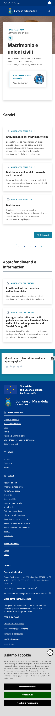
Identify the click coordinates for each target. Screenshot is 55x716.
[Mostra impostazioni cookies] (52, 358)
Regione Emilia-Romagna (12, 3)
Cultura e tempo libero (13, 511)
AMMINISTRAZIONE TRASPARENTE (17, 599)
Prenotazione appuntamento (16, 628)
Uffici (6, 427)
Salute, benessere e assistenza (17, 523)
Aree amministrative (12, 423)
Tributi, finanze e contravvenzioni (17, 527)
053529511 (26, 580)
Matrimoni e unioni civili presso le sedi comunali (25, 174)
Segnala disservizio (12, 638)
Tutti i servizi (43, 234)
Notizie (6, 459)
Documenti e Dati (11, 443)
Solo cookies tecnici (27, 686)
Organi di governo (11, 419)
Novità (10, 452)
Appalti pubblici (10, 498)
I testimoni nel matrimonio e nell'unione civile (23, 290)
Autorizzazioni (9, 507)
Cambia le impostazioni (27, 702)
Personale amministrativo (14, 435)
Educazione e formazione (14, 515)
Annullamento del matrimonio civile (27, 136)
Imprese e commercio (13, 503)
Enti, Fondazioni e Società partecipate (19, 439)
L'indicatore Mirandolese (14, 623)
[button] (49, 11)
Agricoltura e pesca (12, 490)
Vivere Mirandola (11, 544)
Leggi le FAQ (9, 643)
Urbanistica (8, 535)
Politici (6, 431)
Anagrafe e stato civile (13, 486)
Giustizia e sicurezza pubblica (16, 519)
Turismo (7, 531)
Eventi (6, 554)
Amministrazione (15, 412)
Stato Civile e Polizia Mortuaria (22, 77)
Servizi (11, 476)
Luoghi (6, 550)
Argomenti (20, 29)
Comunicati (8, 463)
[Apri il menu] (3, 10)
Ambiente (8, 494)
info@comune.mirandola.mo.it (21, 588)
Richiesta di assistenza (13, 633)
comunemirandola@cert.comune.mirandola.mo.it (28, 593)
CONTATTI (7, 566)
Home (10, 29)
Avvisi (6, 467)
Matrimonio (13, 205)
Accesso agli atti (10, 482)
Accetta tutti (27, 694)
